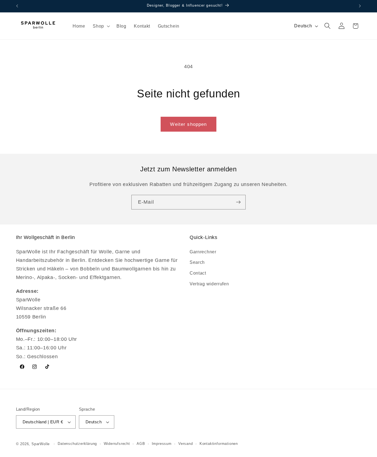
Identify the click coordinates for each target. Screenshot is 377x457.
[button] (101, 26)
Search (197, 262)
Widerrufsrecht (117, 444)
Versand (185, 444)
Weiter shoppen (188, 124)
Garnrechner (203, 251)
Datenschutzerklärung (77, 444)
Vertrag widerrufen (209, 283)
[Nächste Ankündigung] (360, 6)
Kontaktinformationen (219, 444)
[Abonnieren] (238, 202)
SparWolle (40, 444)
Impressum (162, 444)
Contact (198, 272)
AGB (141, 444)
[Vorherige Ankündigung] (17, 6)
